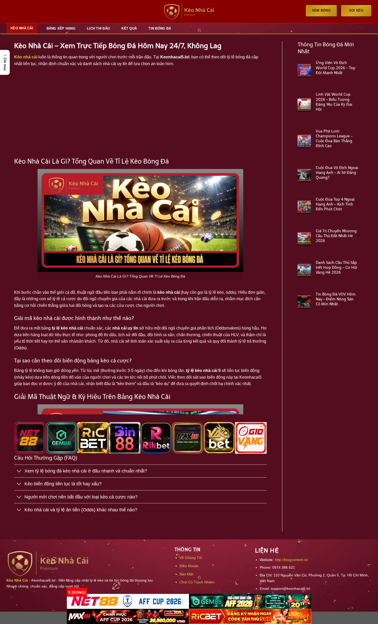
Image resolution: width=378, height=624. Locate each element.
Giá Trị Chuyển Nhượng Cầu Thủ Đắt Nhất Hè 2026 (336, 236)
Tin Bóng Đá (159, 28)
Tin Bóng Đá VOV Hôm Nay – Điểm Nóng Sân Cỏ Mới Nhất (336, 299)
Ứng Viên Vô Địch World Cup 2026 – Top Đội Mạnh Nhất (335, 67)
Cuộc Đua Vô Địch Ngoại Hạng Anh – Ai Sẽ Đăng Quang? (337, 172)
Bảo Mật (186, 574)
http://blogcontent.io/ (291, 560)
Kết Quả (129, 28)
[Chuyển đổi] (19, 471)
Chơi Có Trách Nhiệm (197, 582)
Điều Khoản (189, 566)
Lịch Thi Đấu (98, 28)
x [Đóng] (77, 592)
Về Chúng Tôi (190, 558)
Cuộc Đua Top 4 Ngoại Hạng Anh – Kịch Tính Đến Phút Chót (335, 204)
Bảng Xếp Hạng (61, 28)
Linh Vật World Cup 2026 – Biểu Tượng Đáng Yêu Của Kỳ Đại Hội (334, 101)
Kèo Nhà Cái (22, 28)
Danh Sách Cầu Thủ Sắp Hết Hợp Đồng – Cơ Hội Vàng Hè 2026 (336, 267)
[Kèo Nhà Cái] (189, 11)
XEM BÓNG (321, 10)
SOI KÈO (356, 10)
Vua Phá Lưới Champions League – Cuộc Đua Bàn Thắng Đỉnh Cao (334, 138)
